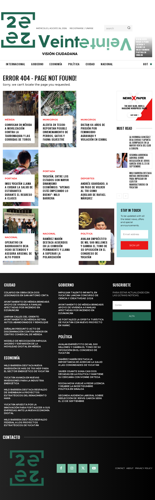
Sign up (134, 245)
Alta (132, 316)
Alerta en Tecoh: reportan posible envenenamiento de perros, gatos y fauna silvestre (55, 131)
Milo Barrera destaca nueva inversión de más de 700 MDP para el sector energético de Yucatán (26, 368)
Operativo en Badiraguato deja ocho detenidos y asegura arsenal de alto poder (18, 249)
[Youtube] (93, 468)
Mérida (10, 120)
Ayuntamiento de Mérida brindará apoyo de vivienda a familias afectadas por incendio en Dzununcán (26, 306)
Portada (11, 178)
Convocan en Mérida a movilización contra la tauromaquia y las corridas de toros (18, 131)
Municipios (50, 120)
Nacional (11, 237)
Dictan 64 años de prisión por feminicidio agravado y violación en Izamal (94, 131)
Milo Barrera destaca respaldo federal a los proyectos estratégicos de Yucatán (25, 422)
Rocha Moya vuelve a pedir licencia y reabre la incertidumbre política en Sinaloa (143, 47)
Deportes (87, 178)
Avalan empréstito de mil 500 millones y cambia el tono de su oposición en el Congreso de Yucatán (94, 248)
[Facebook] (61, 468)
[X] (83, 468)
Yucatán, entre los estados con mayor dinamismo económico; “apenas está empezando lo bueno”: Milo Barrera (56, 187)
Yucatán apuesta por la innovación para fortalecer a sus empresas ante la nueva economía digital (27, 409)
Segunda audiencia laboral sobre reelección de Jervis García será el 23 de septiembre (139, 160)
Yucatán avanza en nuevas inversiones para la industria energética (24, 380)
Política (86, 234)
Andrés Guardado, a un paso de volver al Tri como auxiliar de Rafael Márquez (94, 190)
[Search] (128, 28)
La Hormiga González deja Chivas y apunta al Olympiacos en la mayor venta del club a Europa (140, 142)
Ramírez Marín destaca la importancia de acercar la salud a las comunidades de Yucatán (80, 362)
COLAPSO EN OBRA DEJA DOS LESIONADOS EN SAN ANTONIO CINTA (26, 294)
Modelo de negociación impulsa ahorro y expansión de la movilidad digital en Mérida (25, 343)
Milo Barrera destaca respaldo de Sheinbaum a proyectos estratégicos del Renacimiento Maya (25, 394)
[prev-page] (119, 196)
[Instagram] (72, 468)
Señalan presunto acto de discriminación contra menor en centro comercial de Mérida (25, 331)
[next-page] (125, 196)
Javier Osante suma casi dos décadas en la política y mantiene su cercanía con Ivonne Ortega (80, 374)
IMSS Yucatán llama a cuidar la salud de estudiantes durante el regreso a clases (19, 190)
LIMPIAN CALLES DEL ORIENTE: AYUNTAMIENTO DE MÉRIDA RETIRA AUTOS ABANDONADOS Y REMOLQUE (26, 319)
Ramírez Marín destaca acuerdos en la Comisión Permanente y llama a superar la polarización (56, 248)
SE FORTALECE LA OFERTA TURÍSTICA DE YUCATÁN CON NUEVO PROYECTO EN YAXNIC (81, 322)
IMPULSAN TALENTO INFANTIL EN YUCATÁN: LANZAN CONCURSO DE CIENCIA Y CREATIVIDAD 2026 (78, 295)
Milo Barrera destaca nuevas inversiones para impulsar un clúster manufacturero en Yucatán (140, 180)
